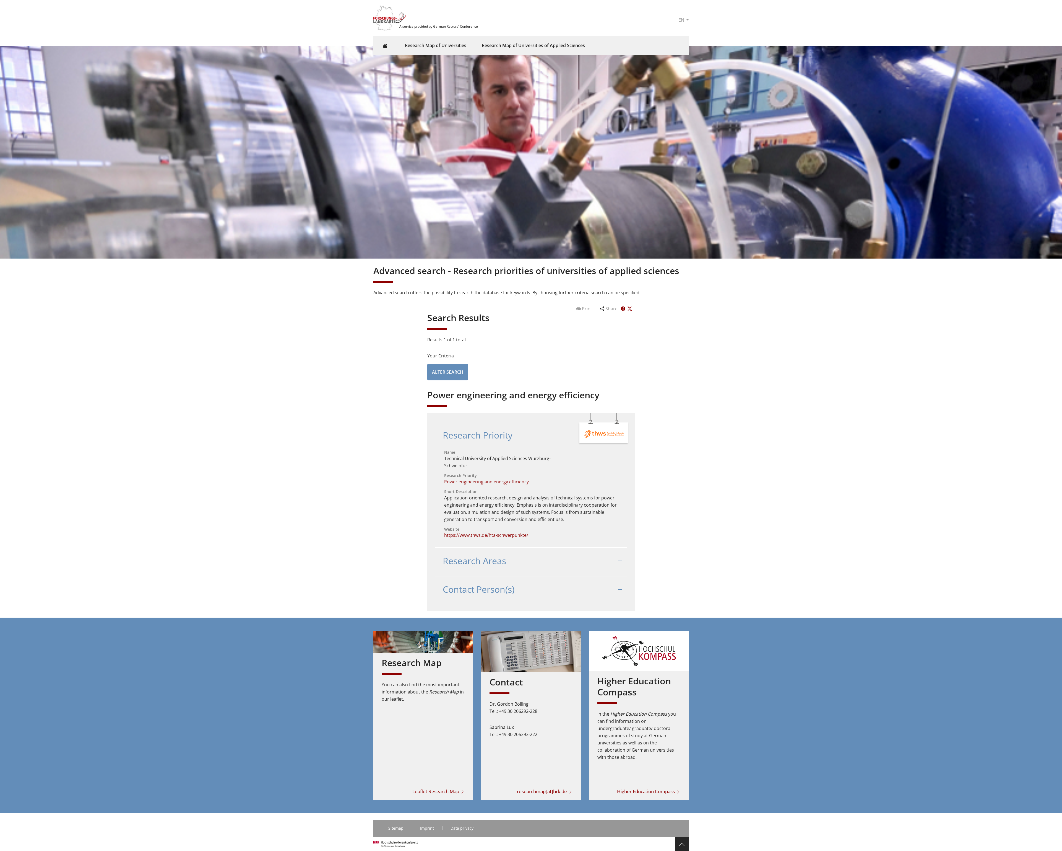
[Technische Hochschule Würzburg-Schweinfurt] (604, 433)
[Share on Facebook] (623, 309)
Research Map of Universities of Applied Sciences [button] (533, 45)
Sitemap (396, 828)
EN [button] (681, 20)
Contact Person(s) (478, 589)
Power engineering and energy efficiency (486, 482)
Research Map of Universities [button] (435, 45)
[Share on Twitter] (630, 309)
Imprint (427, 828)
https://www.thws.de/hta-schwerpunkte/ (486, 535)
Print (587, 309)
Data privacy (462, 828)
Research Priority (477, 435)
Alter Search (447, 372)
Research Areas (474, 561)
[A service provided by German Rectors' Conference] (390, 18)
